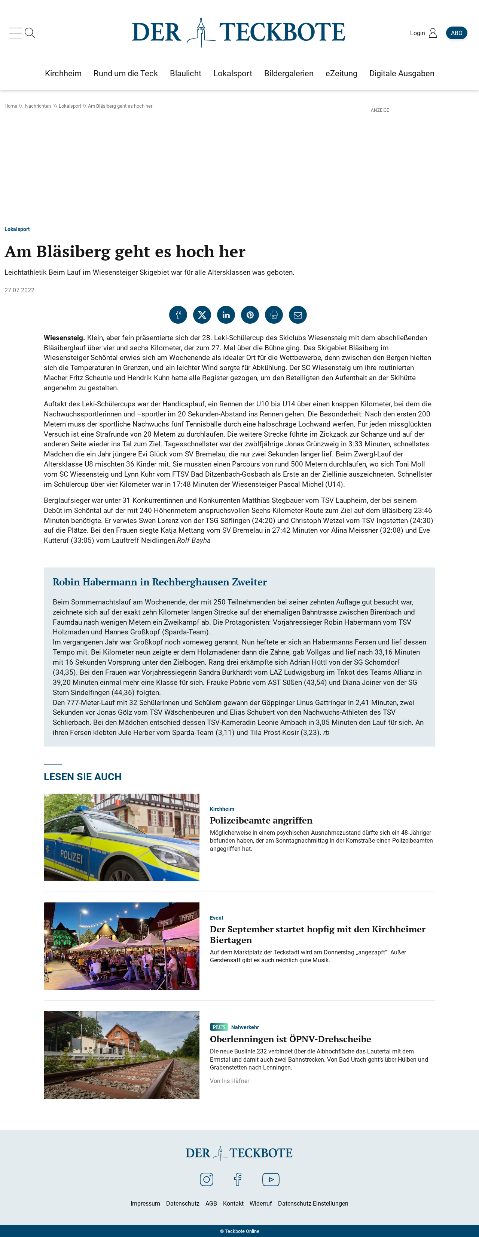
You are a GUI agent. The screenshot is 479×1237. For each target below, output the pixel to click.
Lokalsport (70, 105)
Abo (457, 33)
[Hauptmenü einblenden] (17, 33)
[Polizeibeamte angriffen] (121, 837)
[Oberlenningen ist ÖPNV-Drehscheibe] (121, 1054)
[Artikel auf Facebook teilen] (178, 315)
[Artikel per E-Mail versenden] (298, 315)
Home (10, 105)
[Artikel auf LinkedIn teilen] (226, 315)
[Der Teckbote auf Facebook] (237, 1179)
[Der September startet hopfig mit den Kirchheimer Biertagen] (121, 945)
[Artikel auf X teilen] (202, 315)
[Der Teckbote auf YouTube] (271, 1179)
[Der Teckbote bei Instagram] (206, 1179)
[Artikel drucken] (274, 315)
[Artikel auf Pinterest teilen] (250, 315)
